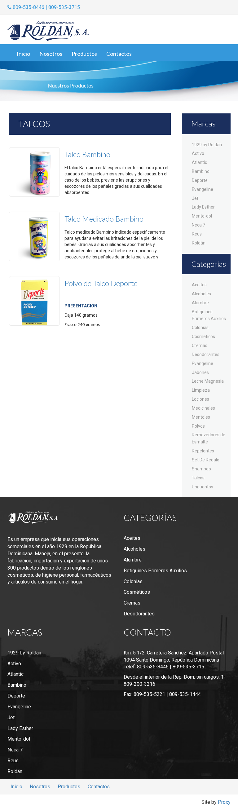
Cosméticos (203, 336)
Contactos (119, 53)
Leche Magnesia (208, 381)
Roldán (198, 242)
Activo (198, 153)
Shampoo (201, 468)
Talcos (198, 477)
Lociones (200, 399)
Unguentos (202, 486)
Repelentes (203, 450)
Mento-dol (202, 216)
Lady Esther (203, 207)
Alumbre (200, 302)
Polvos (198, 426)
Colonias (200, 327)
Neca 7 (198, 224)
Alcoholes (201, 293)
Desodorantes (205, 354)
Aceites (199, 284)
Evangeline (202, 189)
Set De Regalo (205, 459)
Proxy (224, 802)
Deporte (200, 180)
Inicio (23, 53)
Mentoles (201, 417)
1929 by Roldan (207, 144)
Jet (195, 198)
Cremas (199, 345)
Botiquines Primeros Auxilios (155, 571)
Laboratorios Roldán (48, 31)
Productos (84, 53)
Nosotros (50, 53)
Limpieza (201, 390)
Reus (197, 233)
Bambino (200, 171)
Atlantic (199, 162)
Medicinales (203, 408)
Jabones (200, 372)
